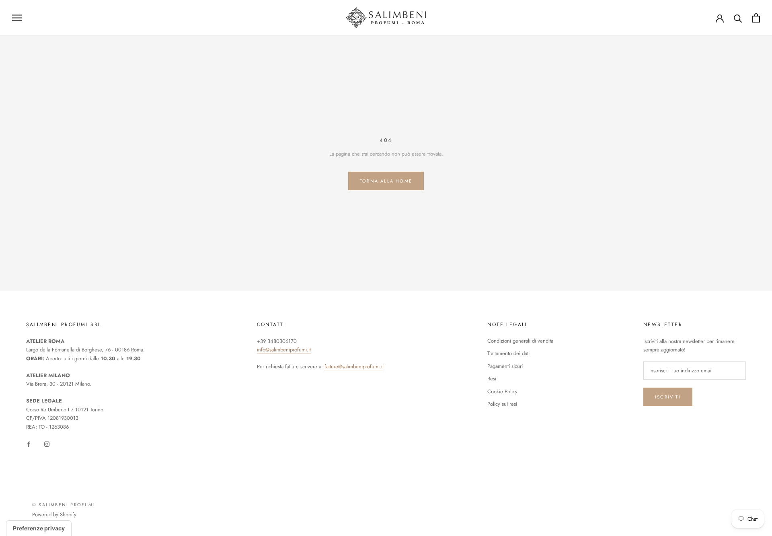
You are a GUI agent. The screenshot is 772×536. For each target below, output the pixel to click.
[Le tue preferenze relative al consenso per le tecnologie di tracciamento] (38, 528)
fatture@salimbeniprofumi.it (354, 366)
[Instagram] (46, 443)
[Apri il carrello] (756, 18)
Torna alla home (386, 181)
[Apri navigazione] (17, 17)
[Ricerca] (738, 18)
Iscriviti (668, 397)
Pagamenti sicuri (505, 366)
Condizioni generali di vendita (520, 341)
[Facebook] (28, 443)
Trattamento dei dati (508, 353)
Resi (491, 378)
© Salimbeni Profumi (63, 504)
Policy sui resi (502, 404)
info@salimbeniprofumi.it (284, 349)
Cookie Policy (502, 391)
